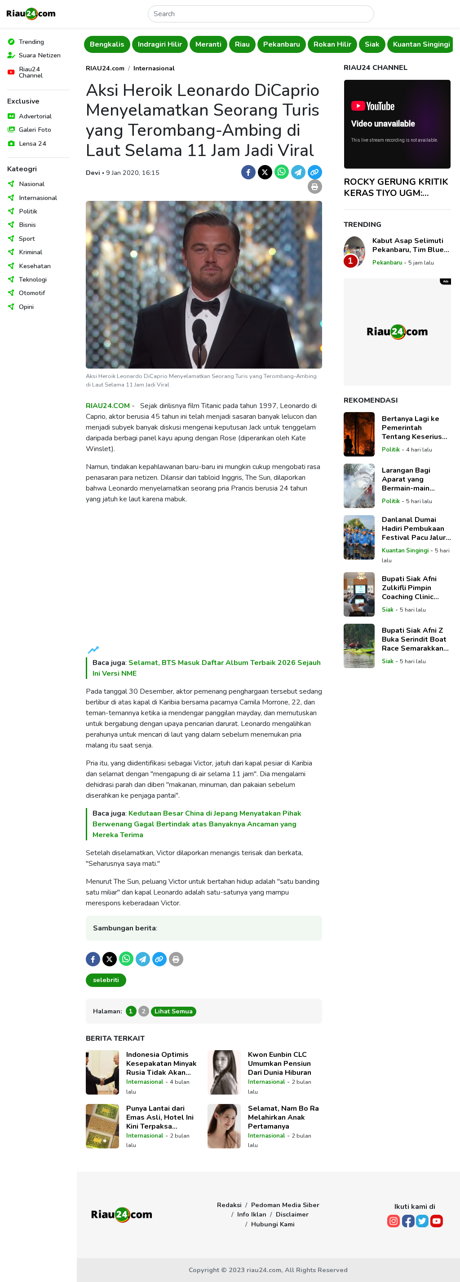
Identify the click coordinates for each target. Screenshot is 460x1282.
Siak (372, 44)
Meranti (208, 44)
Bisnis (27, 224)
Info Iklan (251, 1214)
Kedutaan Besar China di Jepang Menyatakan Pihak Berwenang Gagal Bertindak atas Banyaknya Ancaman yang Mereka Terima (197, 824)
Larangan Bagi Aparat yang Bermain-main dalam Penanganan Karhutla (414, 479)
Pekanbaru (281, 44)
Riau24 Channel (31, 72)
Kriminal (30, 252)
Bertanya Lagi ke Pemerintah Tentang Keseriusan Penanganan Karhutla (416, 427)
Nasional (31, 183)
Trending (31, 41)
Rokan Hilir (332, 44)
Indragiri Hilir (160, 44)
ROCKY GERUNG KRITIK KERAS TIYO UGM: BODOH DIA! (396, 187)
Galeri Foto (35, 129)
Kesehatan (35, 265)
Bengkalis (107, 44)
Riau (242, 44)
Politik (28, 211)
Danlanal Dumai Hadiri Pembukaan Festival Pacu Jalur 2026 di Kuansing (414, 528)
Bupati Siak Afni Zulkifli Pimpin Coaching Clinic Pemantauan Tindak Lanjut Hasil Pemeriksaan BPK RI (416, 587)
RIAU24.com (105, 68)
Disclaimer (292, 1214)
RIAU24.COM (108, 406)
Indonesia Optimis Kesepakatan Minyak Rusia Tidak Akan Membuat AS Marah (161, 1063)
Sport (27, 238)
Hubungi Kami (273, 1224)
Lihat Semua (174, 1011)
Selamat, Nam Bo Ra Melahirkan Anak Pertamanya (283, 1117)
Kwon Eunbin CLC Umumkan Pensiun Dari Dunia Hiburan (279, 1063)
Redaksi (229, 1204)
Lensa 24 (32, 143)
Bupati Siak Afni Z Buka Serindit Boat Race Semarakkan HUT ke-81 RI (414, 639)
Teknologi (33, 279)
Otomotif (32, 292)
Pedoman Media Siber (285, 1204)
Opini (26, 306)
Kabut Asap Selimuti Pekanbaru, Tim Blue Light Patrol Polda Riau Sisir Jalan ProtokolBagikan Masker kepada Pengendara (408, 245)
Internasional (38, 197)
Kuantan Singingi (421, 44)
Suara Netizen (40, 55)
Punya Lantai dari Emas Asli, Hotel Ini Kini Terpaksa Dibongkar (160, 1117)
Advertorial (35, 116)
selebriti (106, 979)
